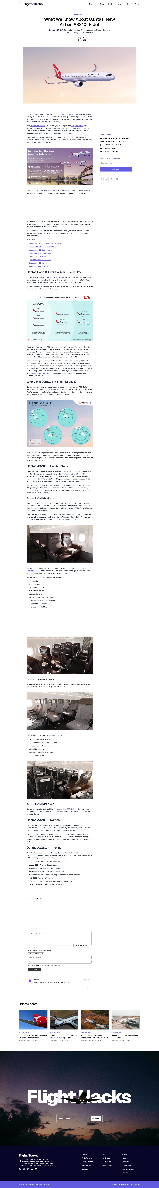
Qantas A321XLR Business (40, 253)
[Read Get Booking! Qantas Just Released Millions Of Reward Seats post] (33, 1019)
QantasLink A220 (33, 571)
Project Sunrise (77, 126)
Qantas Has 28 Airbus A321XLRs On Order (45, 244)
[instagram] (24, 1169)
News (119, 4)
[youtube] (32, 1169)
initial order (60, 277)
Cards (102, 4)
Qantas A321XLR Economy (40, 256)
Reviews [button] (92, 4)
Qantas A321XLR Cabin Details (40, 250)
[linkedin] (36, 1169)
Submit (34, 969)
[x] (28, 1169)
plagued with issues (38, 373)
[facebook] (20, 1169)
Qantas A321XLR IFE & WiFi (40, 260)
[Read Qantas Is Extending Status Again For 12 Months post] (126, 1019)
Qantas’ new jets (68, 474)
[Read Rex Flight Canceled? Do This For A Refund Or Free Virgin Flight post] (64, 1019)
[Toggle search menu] (20, 3)
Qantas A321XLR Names (38, 263)
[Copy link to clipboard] (102, 179)
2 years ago (86, 979)
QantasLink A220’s (37, 126)
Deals (110, 4)
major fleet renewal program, (67, 114)
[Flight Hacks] (33, 4)
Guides (127, 4)
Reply (89, 988)
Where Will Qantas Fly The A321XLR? (43, 247)
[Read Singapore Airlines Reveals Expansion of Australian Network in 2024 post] (95, 1019)
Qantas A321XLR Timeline (38, 266)
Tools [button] (137, 4)
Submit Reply (79, 945)
